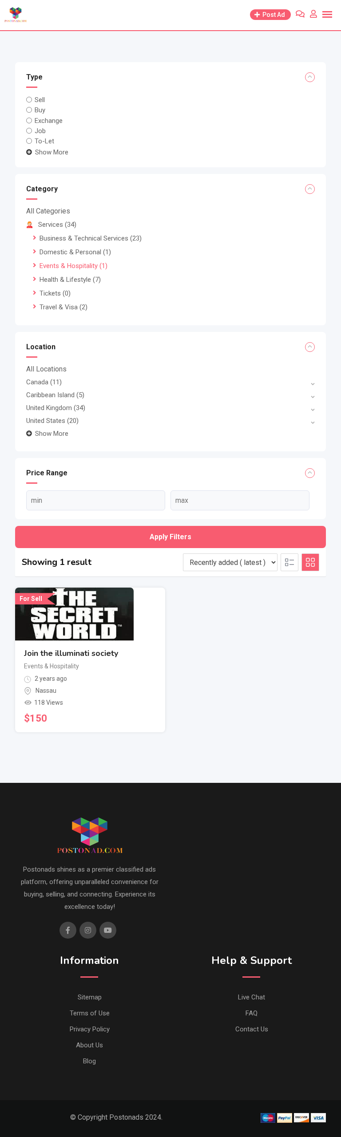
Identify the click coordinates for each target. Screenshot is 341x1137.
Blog (89, 1061)
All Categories (48, 211)
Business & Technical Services (91, 238)
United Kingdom (55, 408)
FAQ (252, 1013)
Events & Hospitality (73, 266)
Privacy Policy (90, 1029)
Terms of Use (90, 1013)
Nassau (46, 690)
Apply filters (170, 537)
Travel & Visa (63, 307)
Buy (40, 110)
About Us (89, 1045)
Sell (40, 100)
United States (52, 421)
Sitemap (90, 997)
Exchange (49, 120)
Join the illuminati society (71, 653)
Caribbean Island (55, 395)
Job (40, 131)
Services (57, 225)
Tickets (55, 293)
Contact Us (251, 1029)
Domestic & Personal (75, 252)
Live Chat (251, 997)
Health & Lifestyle (70, 280)
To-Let (44, 141)
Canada (44, 382)
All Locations (46, 369)
